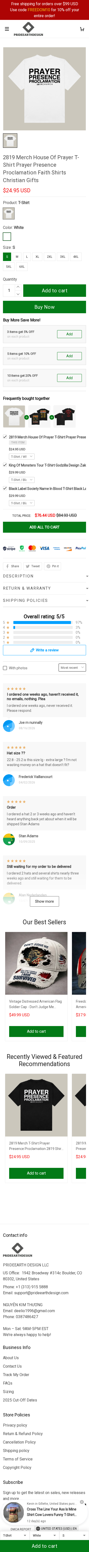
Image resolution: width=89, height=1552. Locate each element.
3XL (62, 257)
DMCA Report (21, 1529)
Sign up (74, 1509)
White (19, 227)
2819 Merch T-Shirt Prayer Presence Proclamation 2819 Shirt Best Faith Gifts (36, 1146)
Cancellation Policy (19, 1442)
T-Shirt (23, 202)
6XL (21, 266)
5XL (8, 266)
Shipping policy (16, 1450)
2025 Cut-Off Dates (20, 1400)
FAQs (7, 1383)
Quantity (10, 279)
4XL (75, 257)
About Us (11, 1357)
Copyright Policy (17, 1467)
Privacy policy (15, 1425)
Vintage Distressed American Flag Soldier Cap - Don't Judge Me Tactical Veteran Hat (35, 1004)
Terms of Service (18, 1459)
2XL (49, 257)
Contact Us (12, 1366)
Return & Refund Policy (23, 1433)
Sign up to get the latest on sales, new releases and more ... (44, 1495)
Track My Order (16, 1374)
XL (37, 257)
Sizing (8, 1391)
